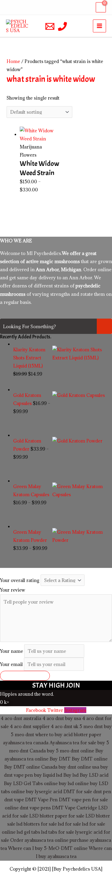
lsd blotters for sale (36, 824)
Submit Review (25, 675)
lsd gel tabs (28, 832)
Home (13, 61)
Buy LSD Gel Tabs (23, 783)
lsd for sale (69, 824)
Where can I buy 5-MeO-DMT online (48, 848)
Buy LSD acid (94, 775)
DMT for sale (77, 791)
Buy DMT (60, 759)
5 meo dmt (22, 734)
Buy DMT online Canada (30, 767)
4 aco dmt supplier (30, 726)
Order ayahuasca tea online (39, 840)
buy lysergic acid (44, 791)
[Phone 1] (62, 26)
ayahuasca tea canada (25, 743)
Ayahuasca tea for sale (73, 743)
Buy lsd (71, 775)
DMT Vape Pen (41, 799)
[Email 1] (49, 26)
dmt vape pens (35, 808)
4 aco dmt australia (21, 718)
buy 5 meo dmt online (70, 751)
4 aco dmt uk (64, 726)
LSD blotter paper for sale (56, 816)
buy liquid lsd (48, 775)
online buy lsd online (66, 783)
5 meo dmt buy (95, 726)
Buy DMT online (89, 759)
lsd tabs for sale (57, 832)
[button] (9, 7)
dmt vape (14, 799)
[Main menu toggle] (99, 26)
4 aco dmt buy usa (61, 718)
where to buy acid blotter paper (68, 734)
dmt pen (102, 791)
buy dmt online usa (79, 767)
